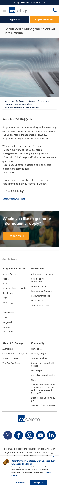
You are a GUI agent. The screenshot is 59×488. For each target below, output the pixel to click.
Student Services (39, 358)
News (33, 380)
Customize (20, 483)
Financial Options (39, 286)
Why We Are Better (11, 363)
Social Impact (37, 370)
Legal (4, 297)
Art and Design (9, 274)
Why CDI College (10, 358)
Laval (4, 317)
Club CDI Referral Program (14, 353)
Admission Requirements (42, 274)
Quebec (31, 101)
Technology (8, 302)
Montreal (6, 327)
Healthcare (7, 293)
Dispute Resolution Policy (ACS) (43, 399)
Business (6, 279)
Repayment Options (40, 295)
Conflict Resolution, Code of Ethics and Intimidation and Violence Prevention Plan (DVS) (43, 389)
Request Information (44, 19)
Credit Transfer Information (38, 280)
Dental (5, 283)
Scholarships (37, 300)
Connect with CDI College (43, 405)
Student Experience (40, 305)
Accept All (38, 483)
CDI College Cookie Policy (43, 375)
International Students (41, 291)
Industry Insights (39, 353)
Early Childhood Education (14, 288)
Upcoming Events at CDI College (18, 104)
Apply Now (15, 19)
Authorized (7, 349)
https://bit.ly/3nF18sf (13, 199)
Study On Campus (18, 101)
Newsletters (36, 349)
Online (22, 2)
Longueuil (7, 322)
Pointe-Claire (8, 331)
